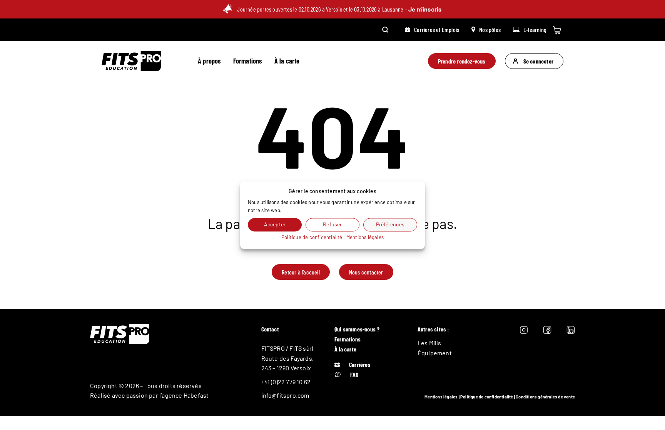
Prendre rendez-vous (462, 61)
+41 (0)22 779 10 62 (286, 381)
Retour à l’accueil (301, 272)
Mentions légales (441, 396)
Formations (247, 61)
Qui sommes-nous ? (356, 329)
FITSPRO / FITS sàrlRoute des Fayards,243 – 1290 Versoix (287, 358)
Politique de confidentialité (486, 396)
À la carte (287, 61)
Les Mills (429, 342)
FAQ (354, 374)
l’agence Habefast (184, 395)
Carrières (360, 364)
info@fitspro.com (285, 395)
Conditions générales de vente (545, 396)
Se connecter (538, 61)
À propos (209, 61)
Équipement (435, 352)
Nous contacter (366, 272)
